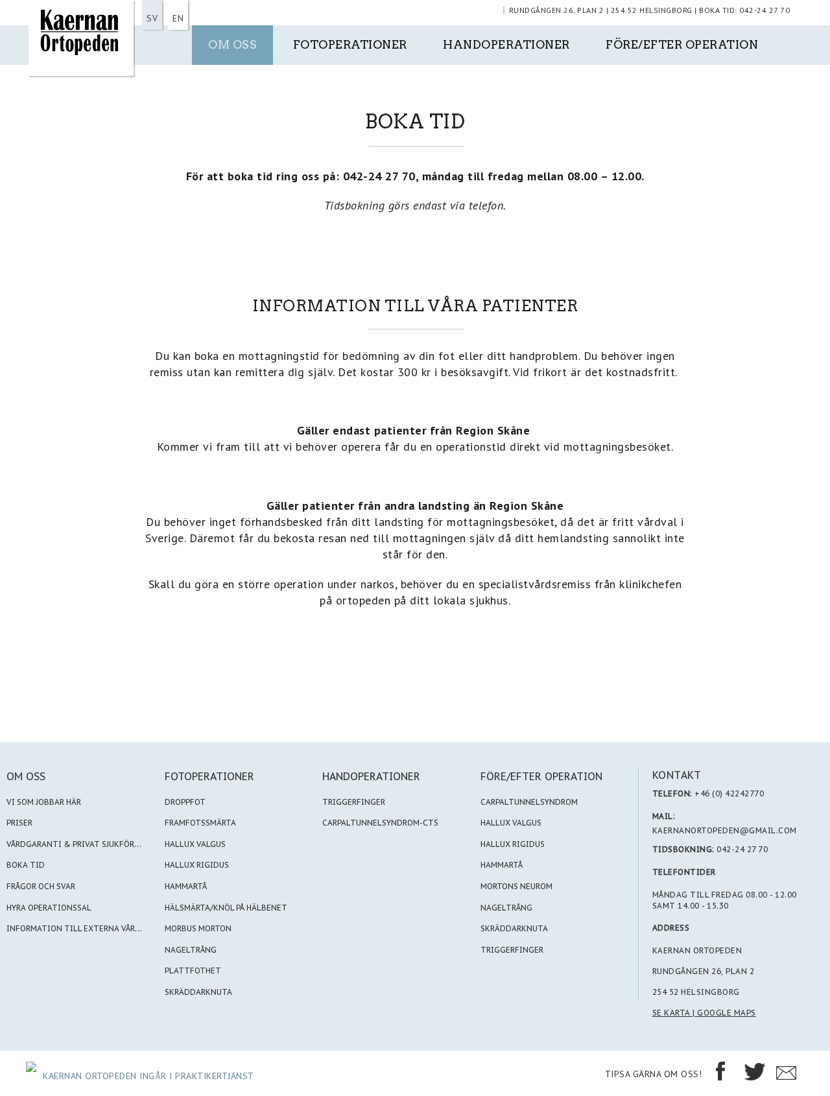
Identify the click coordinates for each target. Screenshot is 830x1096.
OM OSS (25, 776)
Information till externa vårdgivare (87, 928)
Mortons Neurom (516, 886)
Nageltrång (191, 950)
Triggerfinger (353, 802)
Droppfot (185, 802)
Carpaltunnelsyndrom (529, 802)
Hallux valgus (510, 823)
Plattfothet (193, 970)
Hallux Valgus (195, 844)
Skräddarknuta (198, 992)
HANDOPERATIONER (371, 776)
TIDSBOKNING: (683, 849)
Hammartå (186, 886)
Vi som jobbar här (43, 802)
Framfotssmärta (200, 823)
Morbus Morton (198, 928)
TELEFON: (672, 793)
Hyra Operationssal (48, 907)
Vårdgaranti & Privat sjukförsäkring (87, 844)
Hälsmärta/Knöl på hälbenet (226, 907)
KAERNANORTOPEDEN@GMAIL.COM (724, 830)
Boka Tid (25, 865)
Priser (19, 823)
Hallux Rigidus (197, 865)
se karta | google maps (704, 1013)
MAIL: (664, 816)
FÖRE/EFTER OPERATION (541, 776)
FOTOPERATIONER (209, 776)
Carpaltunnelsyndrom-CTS (380, 823)
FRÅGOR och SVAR (40, 886)
